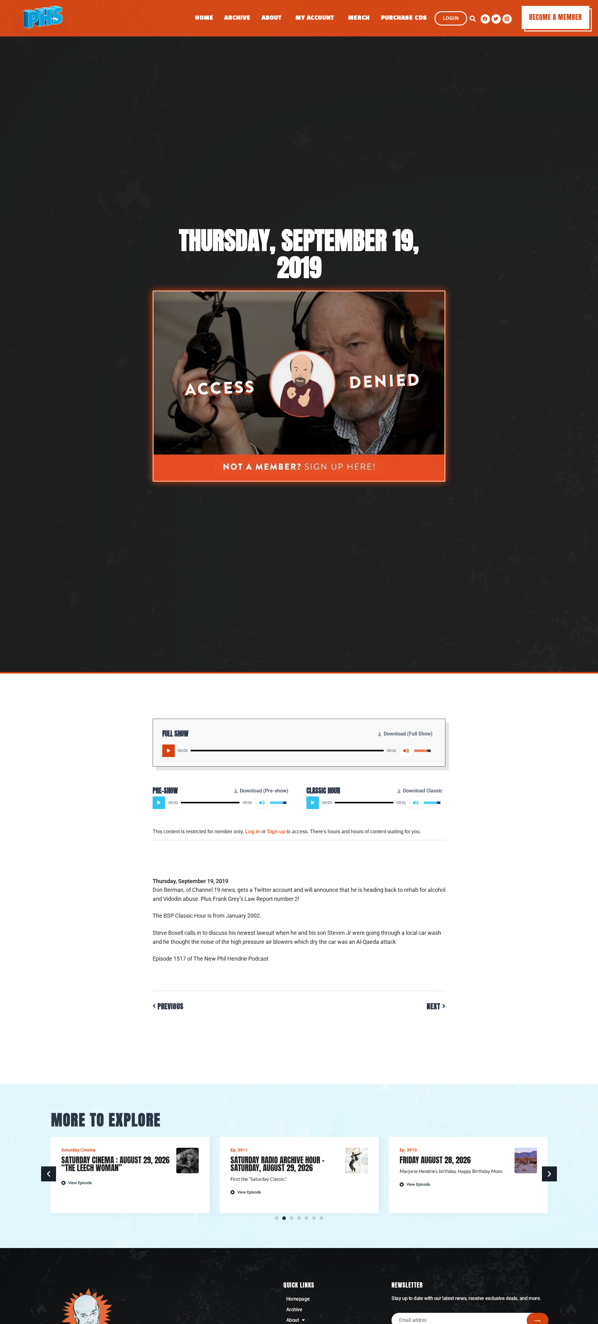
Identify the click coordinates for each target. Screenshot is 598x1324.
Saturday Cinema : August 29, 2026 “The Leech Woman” (115, 1164)
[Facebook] (485, 19)
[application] (296, 751)
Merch (359, 18)
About (272, 18)
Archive (237, 18)
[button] (472, 18)
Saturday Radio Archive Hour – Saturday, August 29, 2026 (277, 1164)
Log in (252, 831)
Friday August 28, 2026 (435, 1160)
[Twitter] (496, 19)
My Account (315, 18)
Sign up (276, 831)
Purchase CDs (404, 18)
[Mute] (406, 751)
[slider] (287, 750)
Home (204, 18)
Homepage (298, 1299)
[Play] (168, 751)
